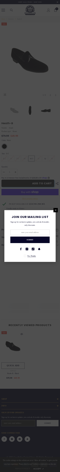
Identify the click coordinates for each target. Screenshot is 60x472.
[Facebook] (21, 249)
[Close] (55, 210)
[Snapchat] (39, 249)
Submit (30, 240)
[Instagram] (27, 249)
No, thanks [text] (31, 256)
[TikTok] (33, 249)
